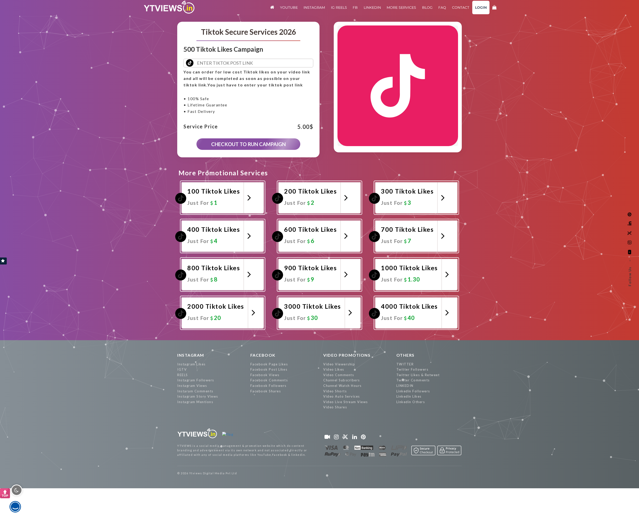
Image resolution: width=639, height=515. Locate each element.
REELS (182, 375)
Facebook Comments (269, 380)
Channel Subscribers (341, 380)
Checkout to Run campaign (248, 144)
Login (481, 7)
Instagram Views (192, 386)
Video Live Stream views (345, 402)
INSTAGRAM (190, 355)
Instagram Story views (197, 396)
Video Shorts (335, 391)
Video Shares (335, 407)
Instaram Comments (195, 391)
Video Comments (338, 375)
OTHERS (405, 355)
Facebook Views (265, 375)
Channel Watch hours (342, 386)
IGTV (182, 369)
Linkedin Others (410, 402)
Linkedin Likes (409, 396)
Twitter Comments (413, 380)
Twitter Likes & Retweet (418, 375)
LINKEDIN (405, 386)
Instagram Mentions (195, 402)
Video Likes (333, 369)
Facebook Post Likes (269, 369)
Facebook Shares (265, 391)
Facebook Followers (268, 386)
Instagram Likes (191, 364)
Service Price (200, 126)
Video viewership (339, 364)
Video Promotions (346, 355)
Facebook (263, 355)
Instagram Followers (195, 380)
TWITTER (405, 364)
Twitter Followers (412, 369)
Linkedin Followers (413, 391)
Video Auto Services (341, 396)
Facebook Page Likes (269, 364)
